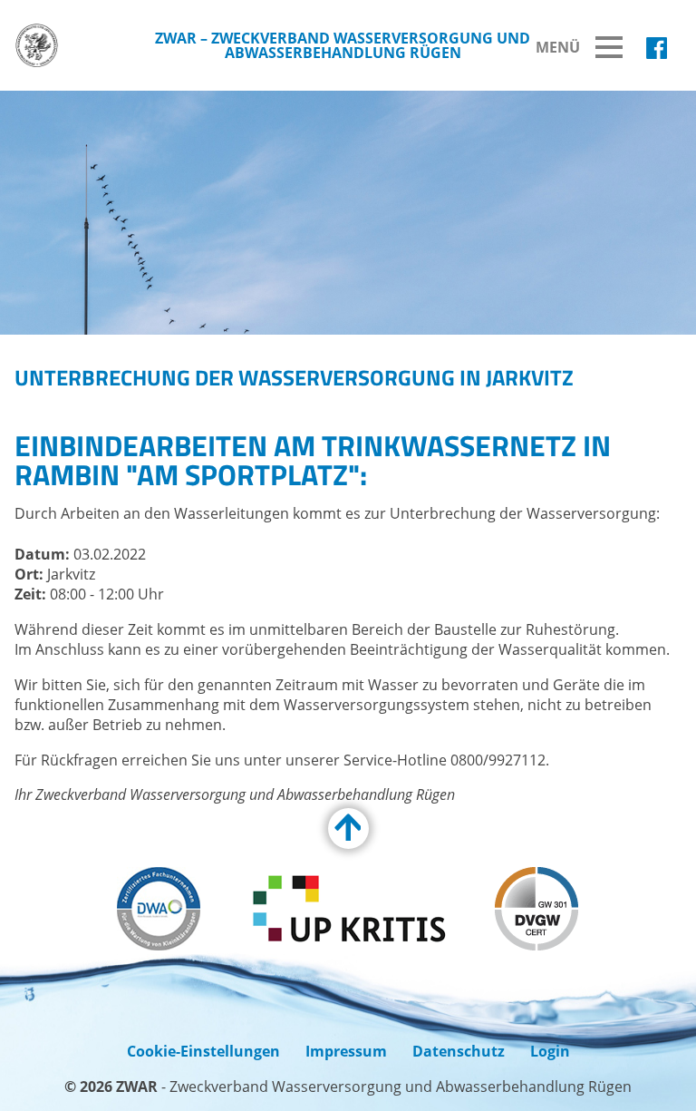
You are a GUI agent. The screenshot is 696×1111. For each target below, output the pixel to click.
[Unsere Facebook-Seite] (656, 48)
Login (550, 1051)
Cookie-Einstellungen (203, 1051)
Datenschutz (458, 1051)
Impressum (346, 1051)
